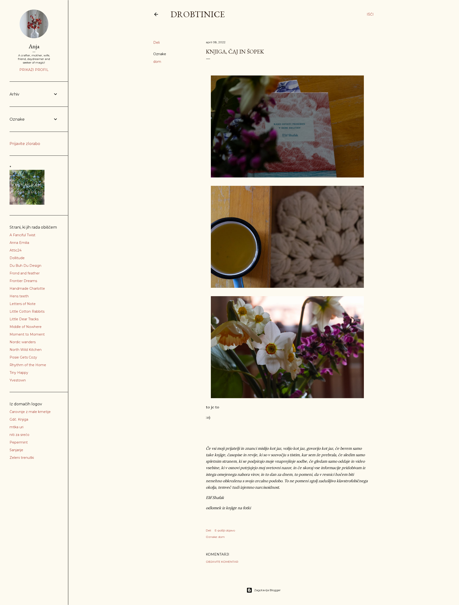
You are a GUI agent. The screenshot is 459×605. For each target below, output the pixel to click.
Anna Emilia (19, 243)
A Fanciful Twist (22, 235)
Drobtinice (197, 14)
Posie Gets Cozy (23, 357)
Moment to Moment (27, 334)
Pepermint (19, 442)
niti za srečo (19, 435)
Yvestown (18, 380)
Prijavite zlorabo (25, 143)
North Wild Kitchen (26, 350)
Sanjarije (16, 450)
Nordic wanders (23, 342)
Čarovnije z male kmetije (30, 412)
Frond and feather (25, 273)
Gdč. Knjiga (19, 419)
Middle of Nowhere (26, 327)
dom (157, 61)
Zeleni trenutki (22, 457)
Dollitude (17, 258)
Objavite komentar (222, 561)
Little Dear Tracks (24, 319)
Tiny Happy (19, 372)
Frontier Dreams (23, 281)
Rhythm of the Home (28, 365)
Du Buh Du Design (25, 265)
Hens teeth (19, 296)
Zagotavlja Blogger (267, 590)
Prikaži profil (34, 70)
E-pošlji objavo (225, 530)
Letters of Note (23, 304)
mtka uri (16, 427)
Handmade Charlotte (27, 288)
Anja (34, 46)
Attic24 (16, 250)
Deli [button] (156, 42)
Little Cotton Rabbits (27, 311)
